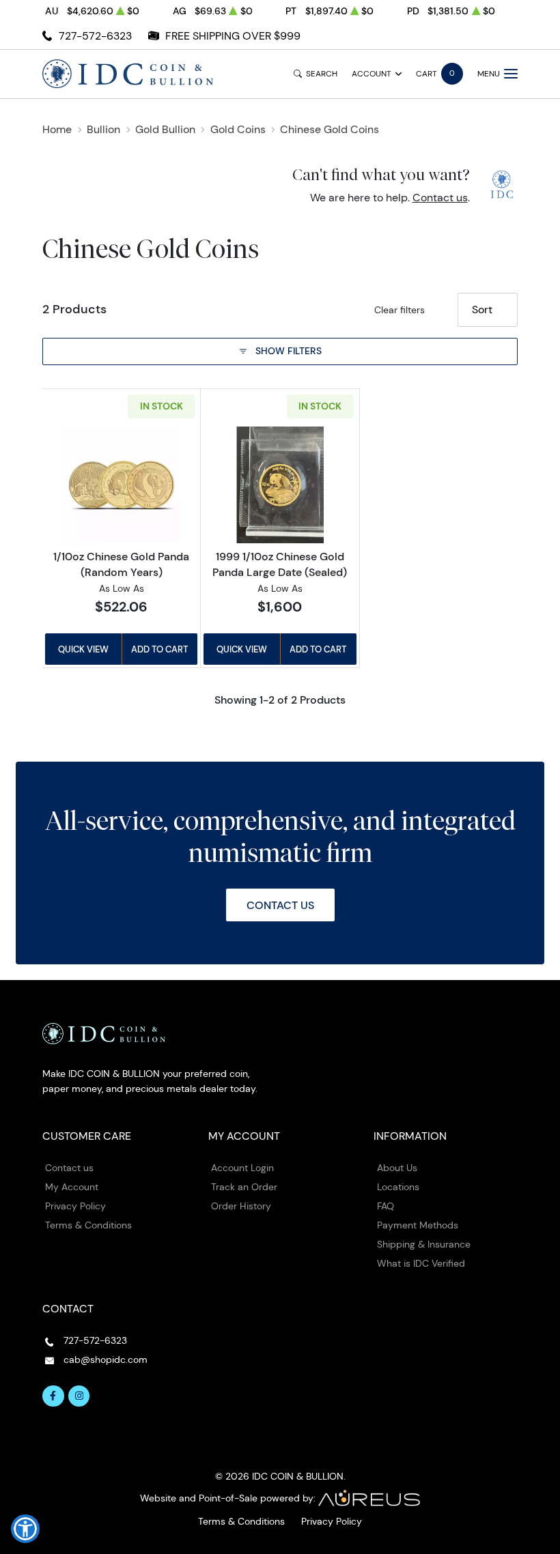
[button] (25, 1528)
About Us (397, 1168)
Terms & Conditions (88, 1225)
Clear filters (399, 310)
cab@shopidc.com (106, 1359)
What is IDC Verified (421, 1263)
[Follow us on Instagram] (79, 1396)
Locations (398, 1187)
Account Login (242, 1168)
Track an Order (244, 1187)
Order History (241, 1206)
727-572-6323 (95, 35)
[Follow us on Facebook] (53, 1396)
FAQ (385, 1206)
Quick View (83, 649)
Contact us (440, 197)
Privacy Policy (75, 1206)
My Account (71, 1187)
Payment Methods (417, 1225)
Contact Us (280, 905)
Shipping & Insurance (424, 1244)
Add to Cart (159, 649)
